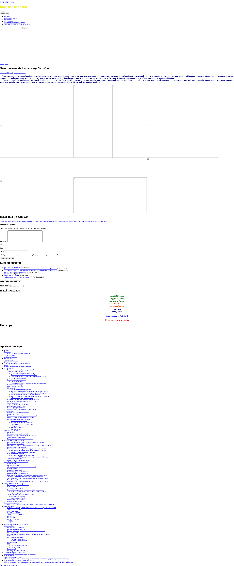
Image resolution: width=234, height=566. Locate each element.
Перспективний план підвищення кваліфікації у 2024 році (29, 376)
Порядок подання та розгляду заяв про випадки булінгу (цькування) (28, 534)
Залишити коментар (20, 73)
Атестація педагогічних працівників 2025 (17, 24)
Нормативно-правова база (15, 444)
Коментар (3, 241)
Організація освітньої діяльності (14, 440)
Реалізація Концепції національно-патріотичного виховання (26, 531)
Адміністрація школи (10, 18)
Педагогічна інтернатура (15, 385)
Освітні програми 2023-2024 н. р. (17, 473)
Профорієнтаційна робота (15, 537)
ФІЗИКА (10, 521)
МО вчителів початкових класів (21, 389)
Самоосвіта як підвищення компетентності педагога (23, 399)
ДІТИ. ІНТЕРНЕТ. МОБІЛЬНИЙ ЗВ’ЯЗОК (20, 495)
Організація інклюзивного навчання (18, 419)
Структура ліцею (12, 468)
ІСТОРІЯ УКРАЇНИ (13, 513)
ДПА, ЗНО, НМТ (9, 506)
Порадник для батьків (18, 539)
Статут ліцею (11, 463)
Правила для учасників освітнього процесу (17, 366)
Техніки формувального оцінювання (22, 455)
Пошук (2, 11)
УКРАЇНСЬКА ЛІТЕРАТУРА (16, 514)
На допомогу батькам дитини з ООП (22, 424)
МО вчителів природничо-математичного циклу (26, 394)
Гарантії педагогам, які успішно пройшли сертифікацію (28, 383)
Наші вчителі (8, 19)
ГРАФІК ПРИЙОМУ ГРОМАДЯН (14, 23)
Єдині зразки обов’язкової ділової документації (22, 401)
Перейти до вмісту (6, 1)
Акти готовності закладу (15, 458)
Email (2, 248)
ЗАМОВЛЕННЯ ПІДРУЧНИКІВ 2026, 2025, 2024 (19, 363)
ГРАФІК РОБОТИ (13, 486)
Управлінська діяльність (11, 430)
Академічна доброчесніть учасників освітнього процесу (28, 450)
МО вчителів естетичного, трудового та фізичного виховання (30, 396)
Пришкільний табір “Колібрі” (16, 550)
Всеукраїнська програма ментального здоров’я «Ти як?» (28, 491)
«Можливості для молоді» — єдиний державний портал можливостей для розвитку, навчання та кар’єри (36, 559)
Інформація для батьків (18, 498)
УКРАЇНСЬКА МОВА (14, 509)
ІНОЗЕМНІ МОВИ (13, 519)
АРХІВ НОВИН (5, 286)
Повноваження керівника (19, 421)
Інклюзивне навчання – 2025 (13, 557)
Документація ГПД (17, 547)
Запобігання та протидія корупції (17, 434)
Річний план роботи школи (15, 480)
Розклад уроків (8, 21)
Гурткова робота (12, 542)
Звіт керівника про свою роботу (17, 437)
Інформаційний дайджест (15, 501)
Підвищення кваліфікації (19, 378)
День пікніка (8, 274)
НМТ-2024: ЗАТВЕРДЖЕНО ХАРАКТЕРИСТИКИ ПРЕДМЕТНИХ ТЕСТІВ (31, 508)
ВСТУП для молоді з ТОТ (12, 267)
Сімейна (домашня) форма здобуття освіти (20, 417)
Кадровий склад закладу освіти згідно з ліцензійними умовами (27, 475)
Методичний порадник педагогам (21, 422)
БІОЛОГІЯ (10, 516)
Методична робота (9, 368)
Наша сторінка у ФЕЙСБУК (117, 316)
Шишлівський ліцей (13, 6)
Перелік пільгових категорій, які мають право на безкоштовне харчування (30, 504)
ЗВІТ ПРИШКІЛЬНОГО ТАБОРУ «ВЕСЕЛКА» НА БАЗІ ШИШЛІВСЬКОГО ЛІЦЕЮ (31, 270)
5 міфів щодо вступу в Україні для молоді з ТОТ (19, 277)
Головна (6, 350)
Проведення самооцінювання (16, 447)
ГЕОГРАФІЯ (11, 517)
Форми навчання (9, 411)
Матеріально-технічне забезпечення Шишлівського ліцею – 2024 (27, 481)
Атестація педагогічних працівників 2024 (24, 375)
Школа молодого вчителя (15, 386)
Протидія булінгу (12, 532)
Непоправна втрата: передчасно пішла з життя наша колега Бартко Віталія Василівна (30, 269)
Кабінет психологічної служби (13, 483)
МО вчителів (11, 388)
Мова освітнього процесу (15, 470)
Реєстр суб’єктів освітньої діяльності (18, 353)
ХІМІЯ (9, 522)
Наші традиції (11, 549)
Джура (6, 365)
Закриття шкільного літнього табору (15, 272)
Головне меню (5, 13)
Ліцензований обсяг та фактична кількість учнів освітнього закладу (28, 478)
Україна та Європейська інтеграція (90, 221)
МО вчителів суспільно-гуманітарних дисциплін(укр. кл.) (29, 393)
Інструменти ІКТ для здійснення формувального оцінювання (30, 457)
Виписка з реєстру (13, 465)
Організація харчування (11, 503)
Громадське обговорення (11, 362)
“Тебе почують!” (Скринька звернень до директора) (20, 554)
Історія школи (11, 355)
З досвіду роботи (12, 403)
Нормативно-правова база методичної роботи (21, 370)
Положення (11, 432)
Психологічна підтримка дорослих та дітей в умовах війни (25, 490)
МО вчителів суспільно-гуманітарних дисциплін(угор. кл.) (29, 391)
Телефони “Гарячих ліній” (15, 488)
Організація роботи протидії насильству (16, 524)
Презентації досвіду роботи (19, 404)
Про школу (7, 16)
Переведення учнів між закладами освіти (20, 439)
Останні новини (9, 555)
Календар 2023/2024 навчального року (19, 460)
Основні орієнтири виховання (16, 529)
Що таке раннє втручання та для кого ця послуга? (19, 560)
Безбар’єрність (15, 426)
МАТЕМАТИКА (12, 511)
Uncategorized (4, 64)
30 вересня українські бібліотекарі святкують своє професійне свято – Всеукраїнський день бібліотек (37, 221)
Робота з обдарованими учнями (17, 406)
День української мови (11, 275)
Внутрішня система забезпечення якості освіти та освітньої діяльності (29, 445)
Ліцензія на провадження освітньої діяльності (21, 467)
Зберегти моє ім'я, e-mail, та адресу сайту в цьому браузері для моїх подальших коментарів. (30, 255)
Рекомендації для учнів (18, 496)
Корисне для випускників (19, 540)
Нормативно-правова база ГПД (21, 545)
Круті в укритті (16, 493)
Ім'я (1, 244)
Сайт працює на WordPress (8, 565)
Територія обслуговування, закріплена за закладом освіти (25, 476)
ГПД (8, 544)
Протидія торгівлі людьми (15, 499)
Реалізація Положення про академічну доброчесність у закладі (26, 449)
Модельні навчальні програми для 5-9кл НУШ (21, 409)
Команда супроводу (17, 427)
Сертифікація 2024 (17, 381)
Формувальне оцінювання (15, 453)
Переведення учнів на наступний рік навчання (21, 435)
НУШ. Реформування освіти (16, 407)
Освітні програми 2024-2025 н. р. (17, 472)
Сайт (1, 251)
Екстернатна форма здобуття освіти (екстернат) (22, 416)
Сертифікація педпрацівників (16, 380)
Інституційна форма (13, 414)
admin (11, 73)
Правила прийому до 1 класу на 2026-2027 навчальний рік (25, 442)
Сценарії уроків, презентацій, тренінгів (23, 452)
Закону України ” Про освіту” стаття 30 (16, 462)
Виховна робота (9, 526)
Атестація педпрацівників (15, 371)
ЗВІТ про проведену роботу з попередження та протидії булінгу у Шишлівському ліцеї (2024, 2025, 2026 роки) (38, 562)
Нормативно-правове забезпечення (18, 412)
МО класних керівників (14, 536)
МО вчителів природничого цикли (22, 398)
